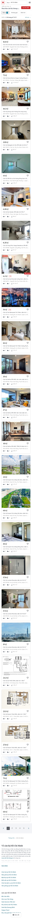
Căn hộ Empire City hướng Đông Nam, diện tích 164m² (16, 546)
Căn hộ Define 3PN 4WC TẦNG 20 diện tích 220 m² (16, 446)
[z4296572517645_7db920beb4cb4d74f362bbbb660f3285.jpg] (16, 273)
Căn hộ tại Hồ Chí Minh (9, 872)
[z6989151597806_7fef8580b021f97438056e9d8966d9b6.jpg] (16, 340)
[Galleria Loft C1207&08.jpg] (16, 809)
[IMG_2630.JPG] (16, 541)
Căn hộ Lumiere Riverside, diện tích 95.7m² (14, 580)
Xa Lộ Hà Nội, (13, 582)
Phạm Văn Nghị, (14, 214)
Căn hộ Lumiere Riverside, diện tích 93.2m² (14, 613)
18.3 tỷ (5, 109)
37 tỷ (5, 410)
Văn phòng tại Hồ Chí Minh (10, 886)
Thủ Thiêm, (20, 482)
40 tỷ (5, 444)
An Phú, (20, 582)
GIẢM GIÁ (5, 256)
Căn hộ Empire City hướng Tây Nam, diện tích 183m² (16, 513)
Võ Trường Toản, (14, 683)
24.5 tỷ (6, 678)
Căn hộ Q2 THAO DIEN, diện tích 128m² (14, 680)
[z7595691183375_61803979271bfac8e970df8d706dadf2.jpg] (16, 641)
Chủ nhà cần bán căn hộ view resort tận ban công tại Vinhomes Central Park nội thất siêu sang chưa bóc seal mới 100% (16, 44)
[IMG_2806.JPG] (16, 206)
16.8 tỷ (5, 42)
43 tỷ (5, 477)
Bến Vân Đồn (5, 896)
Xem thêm (5, 866)
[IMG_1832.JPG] (16, 440)
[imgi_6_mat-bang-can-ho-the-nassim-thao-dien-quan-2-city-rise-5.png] (16, 742)
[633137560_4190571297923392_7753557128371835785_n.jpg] (16, 306)
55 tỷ (5, 544)
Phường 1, (21, 180)
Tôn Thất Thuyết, (14, 180)
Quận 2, (24, 314)
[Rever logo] (3, 2)
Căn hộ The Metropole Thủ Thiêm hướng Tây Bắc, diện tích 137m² (16, 346)
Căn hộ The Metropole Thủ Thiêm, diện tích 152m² (16, 312)
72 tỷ (5, 75)
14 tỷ (5, 176)
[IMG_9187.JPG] (16, 507)
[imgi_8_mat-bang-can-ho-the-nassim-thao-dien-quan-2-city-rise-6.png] (16, 708)
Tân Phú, (23, 247)
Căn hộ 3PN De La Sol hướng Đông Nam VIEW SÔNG (16, 178)
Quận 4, (26, 180)
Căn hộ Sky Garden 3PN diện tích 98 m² (14, 212)
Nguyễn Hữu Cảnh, (15, 47)
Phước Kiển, (22, 281)
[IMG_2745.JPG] (16, 139)
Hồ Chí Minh (27, 716)
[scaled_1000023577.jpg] (16, 106)
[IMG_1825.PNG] (16, 407)
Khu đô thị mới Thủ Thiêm (9, 904)
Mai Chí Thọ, (13, 482)
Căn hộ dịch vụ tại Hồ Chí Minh (11, 883)
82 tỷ (5, 343)
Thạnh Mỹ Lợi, (22, 381)
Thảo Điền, (21, 683)
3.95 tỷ (5, 142)
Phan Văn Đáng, (14, 381)
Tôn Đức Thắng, (14, 80)
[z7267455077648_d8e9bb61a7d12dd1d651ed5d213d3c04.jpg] (16, 675)
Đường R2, (13, 314)
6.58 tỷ (6, 209)
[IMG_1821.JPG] (16, 373)
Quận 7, (27, 214)
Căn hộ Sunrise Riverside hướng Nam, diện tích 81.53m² (16, 279)
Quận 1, (26, 80)
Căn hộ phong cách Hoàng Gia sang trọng (15, 111)
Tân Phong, (22, 214)
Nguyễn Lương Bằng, (15, 247)
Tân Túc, (12, 147)
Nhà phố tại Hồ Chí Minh (9, 875)
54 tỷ (5, 310)
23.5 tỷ (5, 711)
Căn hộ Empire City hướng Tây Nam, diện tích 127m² (16, 480)
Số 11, (11, 716)
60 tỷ (5, 511)
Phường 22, (23, 47)
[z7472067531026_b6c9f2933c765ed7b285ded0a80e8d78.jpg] (16, 608)
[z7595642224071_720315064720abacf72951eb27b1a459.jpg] (16, 574)
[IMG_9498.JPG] (16, 474)
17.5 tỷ (5, 611)
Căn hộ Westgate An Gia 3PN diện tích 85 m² (15, 145)
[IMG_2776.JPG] (16, 172)
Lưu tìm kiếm (25, 7)
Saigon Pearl (5, 910)
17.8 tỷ (5, 578)
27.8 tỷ (5, 745)
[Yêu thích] (27, 41)
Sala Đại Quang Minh (8, 907)
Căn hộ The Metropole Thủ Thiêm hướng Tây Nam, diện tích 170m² (16, 814)
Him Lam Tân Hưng (7, 899)
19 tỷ (5, 644)
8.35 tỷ (6, 243)
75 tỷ (5, 778)
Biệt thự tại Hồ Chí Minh (9, 877)
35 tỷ (5, 377)
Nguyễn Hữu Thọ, (14, 281)
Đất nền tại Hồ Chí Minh (9, 880)
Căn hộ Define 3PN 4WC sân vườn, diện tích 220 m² (16, 379)
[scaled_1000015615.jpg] (16, 39)
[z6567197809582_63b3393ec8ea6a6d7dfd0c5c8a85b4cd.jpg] (16, 775)
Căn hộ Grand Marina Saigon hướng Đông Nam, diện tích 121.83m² (16, 78)
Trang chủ (11, 838)
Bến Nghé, (21, 80)
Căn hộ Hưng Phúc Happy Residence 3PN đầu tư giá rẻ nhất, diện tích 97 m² (16, 245)
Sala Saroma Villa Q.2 (8, 902)
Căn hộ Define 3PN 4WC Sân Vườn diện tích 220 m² (16, 413)
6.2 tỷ (5, 276)
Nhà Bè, (28, 281)
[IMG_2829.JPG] (16, 239)
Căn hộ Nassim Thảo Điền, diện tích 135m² (14, 747)
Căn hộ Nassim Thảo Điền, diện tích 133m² (14, 714)
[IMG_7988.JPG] (16, 72)
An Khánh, (18, 314)
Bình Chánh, (22, 147)
